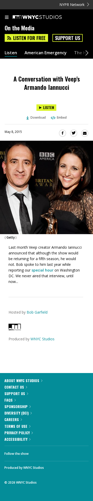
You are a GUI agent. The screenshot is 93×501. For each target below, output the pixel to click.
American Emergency (46, 53)
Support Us (67, 38)
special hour (43, 270)
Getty (10, 237)
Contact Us (14, 387)
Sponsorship (16, 406)
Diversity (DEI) (16, 413)
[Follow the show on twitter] (52, 452)
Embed (62, 117)
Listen (11, 53)
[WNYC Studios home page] (44, 17)
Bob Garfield (37, 312)
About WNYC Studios (21, 380)
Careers (11, 419)
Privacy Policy (17, 432)
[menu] (7, 17)
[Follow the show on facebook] (37, 452)
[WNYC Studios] (15, 329)
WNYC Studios (42, 338)
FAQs (8, 400)
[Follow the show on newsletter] (66, 452)
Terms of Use (15, 426)
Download (38, 117)
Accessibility (15, 439)
